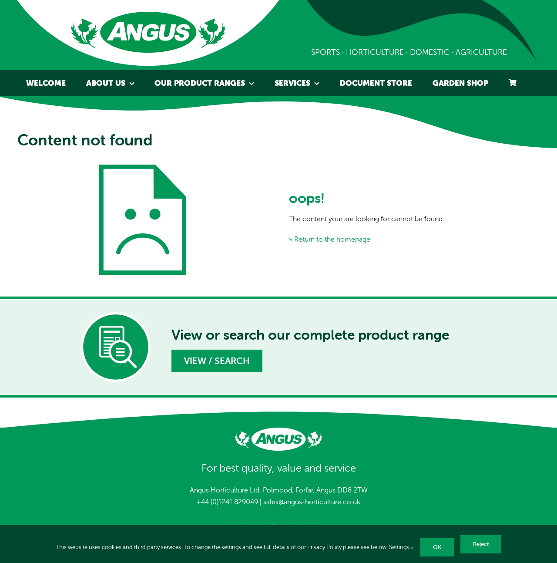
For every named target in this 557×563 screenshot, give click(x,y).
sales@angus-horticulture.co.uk (311, 502)
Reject (481, 544)
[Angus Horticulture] (148, 15)
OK (437, 547)
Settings (399, 547)
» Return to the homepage (329, 239)
